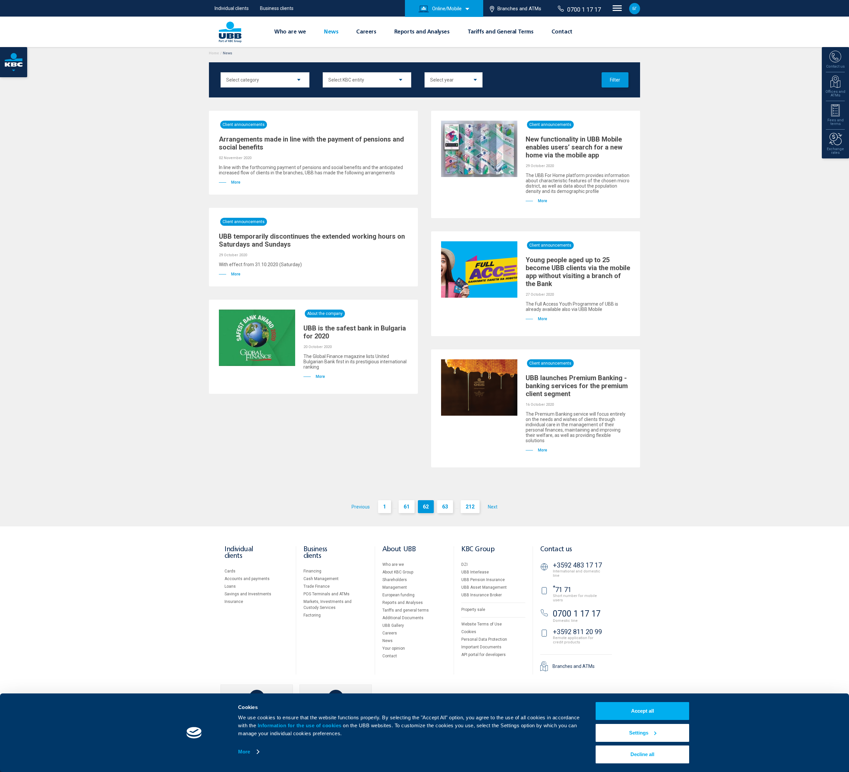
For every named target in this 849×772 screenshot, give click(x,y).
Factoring (312, 615)
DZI (464, 564)
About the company (325, 313)
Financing (312, 571)
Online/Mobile (447, 9)
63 (445, 507)
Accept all (642, 711)
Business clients (277, 8)
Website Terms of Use (481, 624)
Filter (615, 80)
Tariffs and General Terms (501, 32)
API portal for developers (483, 654)
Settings (638, 733)
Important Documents (481, 647)
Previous (361, 506)
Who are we (290, 32)
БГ (634, 8)
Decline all (642, 754)
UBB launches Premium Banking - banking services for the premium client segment (577, 386)
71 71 (562, 590)
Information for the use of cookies (300, 725)
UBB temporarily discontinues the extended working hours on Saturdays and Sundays (312, 240)
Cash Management (321, 578)
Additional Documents (403, 618)
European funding (398, 595)
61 (407, 507)
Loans (230, 586)
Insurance (234, 601)
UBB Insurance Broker (481, 595)
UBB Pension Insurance (483, 579)
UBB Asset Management (484, 587)
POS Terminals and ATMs (326, 594)
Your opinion (393, 648)
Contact (562, 32)
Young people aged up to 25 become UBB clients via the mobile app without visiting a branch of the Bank (578, 272)
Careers (366, 32)
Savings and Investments (248, 594)
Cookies (468, 631)
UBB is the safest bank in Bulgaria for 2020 (354, 332)
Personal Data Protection (484, 639)
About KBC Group (397, 572)
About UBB (399, 549)
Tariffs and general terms (405, 610)
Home (214, 53)
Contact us (556, 549)
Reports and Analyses (422, 32)
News (331, 32)
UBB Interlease (475, 572)
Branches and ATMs (519, 9)
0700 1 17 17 (584, 9)
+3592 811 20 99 (577, 632)
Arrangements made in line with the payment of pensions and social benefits (311, 143)
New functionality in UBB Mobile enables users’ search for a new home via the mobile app (574, 147)
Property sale (473, 609)
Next (492, 506)
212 (470, 507)
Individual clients (232, 8)
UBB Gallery (393, 625)
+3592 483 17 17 (577, 565)
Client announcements (244, 124)
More (244, 751)
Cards (230, 571)
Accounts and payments (247, 578)
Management (394, 587)
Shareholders (394, 579)
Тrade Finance (316, 586)
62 (426, 507)
